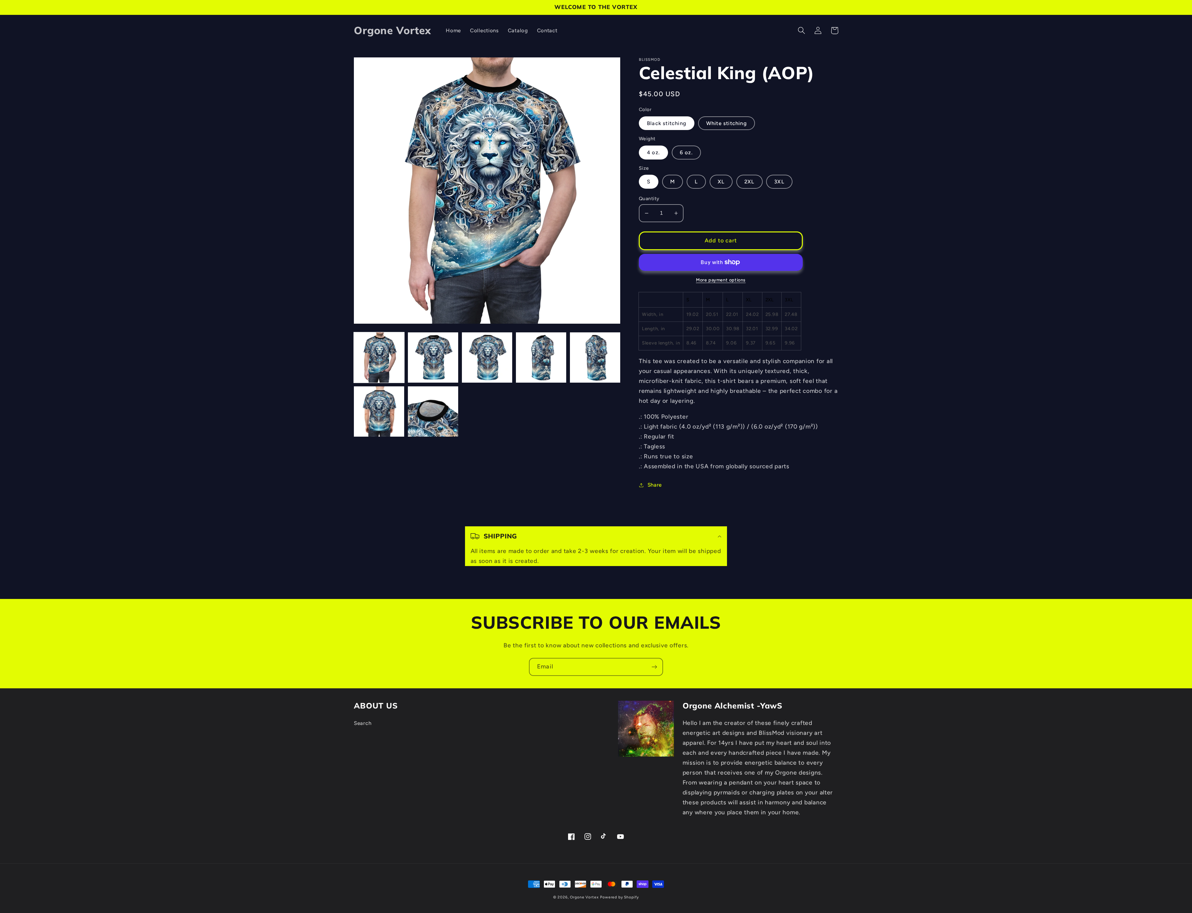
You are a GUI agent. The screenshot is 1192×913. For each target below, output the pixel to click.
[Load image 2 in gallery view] (433, 357)
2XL (749, 181)
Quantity (649, 198)
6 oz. (686, 152)
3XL (779, 181)
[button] (801, 30)
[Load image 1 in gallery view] (379, 357)
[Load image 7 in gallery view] (433, 411)
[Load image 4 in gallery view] (541, 357)
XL (721, 181)
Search (362, 723)
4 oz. (653, 152)
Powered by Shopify (619, 897)
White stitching (726, 123)
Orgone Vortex (584, 897)
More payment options (721, 280)
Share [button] (655, 485)
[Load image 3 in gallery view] (487, 357)
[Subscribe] (654, 667)
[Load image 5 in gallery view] (595, 357)
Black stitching (666, 123)
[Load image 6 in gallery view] (379, 411)
